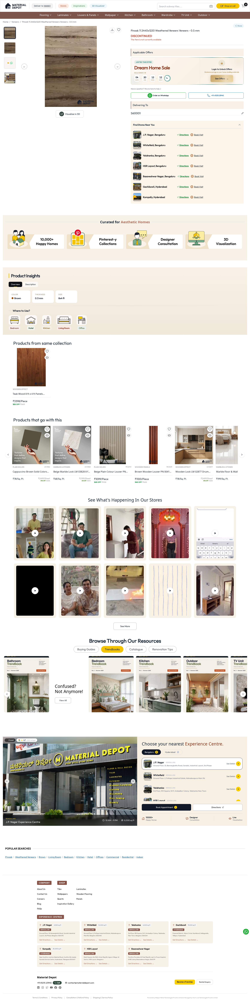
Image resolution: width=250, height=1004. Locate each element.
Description (30, 284)
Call (58, 983)
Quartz (60, 899)
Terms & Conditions (39, 997)
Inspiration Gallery (65, 903)
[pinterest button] (60, 987)
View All (63, 700)
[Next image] (133, 781)
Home (5, 22)
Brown (42, 857)
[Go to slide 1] (10, 33)
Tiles (59, 889)
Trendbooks (112, 649)
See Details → (59, 940)
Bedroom (68, 857)
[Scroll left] (7, 694)
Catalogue (136, 649)
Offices (99, 857)
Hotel (90, 857)
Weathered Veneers (25, 857)
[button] (16, 5)
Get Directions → (46, 940)
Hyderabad (171, 752)
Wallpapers (62, 894)
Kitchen (80, 857)
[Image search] (211, 6)
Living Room (54, 857)
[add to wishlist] (119, 30)
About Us (41, 889)
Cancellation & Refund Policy (77, 997)
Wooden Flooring (84, 894)
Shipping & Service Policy (103, 997)
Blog (39, 903)
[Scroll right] (243, 694)
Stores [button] (63, 5)
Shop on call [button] (230, 6)
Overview (15, 284)
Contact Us (42, 894)
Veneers (15, 22)
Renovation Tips (162, 649)
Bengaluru (151, 752)
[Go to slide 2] (10, 48)
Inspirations (79, 5)
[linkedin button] (38, 987)
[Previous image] (7, 781)
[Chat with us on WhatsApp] (246, 931)
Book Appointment (164, 807)
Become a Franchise (185, 982)
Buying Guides (86, 649)
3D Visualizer (98, 5)
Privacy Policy (57, 997)
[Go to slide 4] (10, 78)
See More (125, 626)
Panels (79, 899)
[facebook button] (55, 987)
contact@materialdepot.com (81, 982)
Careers (41, 899)
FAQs (39, 908)
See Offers (222, 78)
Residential (128, 857)
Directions (184, 134)
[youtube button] (51, 987)
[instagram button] (42, 987)
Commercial (112, 857)
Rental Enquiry (205, 982)
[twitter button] (47, 987)
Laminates (81, 889)
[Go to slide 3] (10, 63)
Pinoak (8, 857)
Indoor (139, 857)
